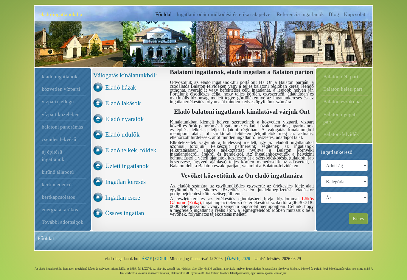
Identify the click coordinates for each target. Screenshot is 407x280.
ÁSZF (147, 258)
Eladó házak (120, 87)
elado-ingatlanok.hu (60, 14)
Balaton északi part (343, 101)
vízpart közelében (61, 114)
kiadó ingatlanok (59, 76)
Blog (334, 14)
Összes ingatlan (124, 212)
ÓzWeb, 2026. (239, 258)
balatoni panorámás (62, 127)
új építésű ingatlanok (53, 155)
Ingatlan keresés (125, 181)
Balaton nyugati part (340, 118)
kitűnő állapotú (58, 172)
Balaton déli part (340, 76)
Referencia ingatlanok (300, 14)
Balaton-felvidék (341, 134)
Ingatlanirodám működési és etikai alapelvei (224, 14)
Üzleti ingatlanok (127, 165)
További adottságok (62, 222)
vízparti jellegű (58, 101)
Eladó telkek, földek (130, 150)
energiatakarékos (60, 209)
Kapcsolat (354, 14)
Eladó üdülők (122, 134)
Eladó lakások (123, 103)
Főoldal (164, 14)
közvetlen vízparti (61, 89)
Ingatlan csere (122, 197)
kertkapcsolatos (58, 197)
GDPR (160, 258)
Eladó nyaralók (124, 118)
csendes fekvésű (59, 139)
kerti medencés (58, 184)
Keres (358, 218)
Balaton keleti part (342, 89)
